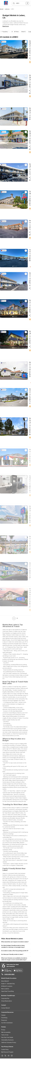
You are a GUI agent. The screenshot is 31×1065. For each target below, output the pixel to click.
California (7, 9)
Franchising (4, 1017)
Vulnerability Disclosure (7, 1040)
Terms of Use (4, 1034)
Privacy (3, 1029)
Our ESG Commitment (7, 1022)
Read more (6, 26)
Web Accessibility (5, 1032)
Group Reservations (6, 1001)
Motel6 (1, 9)
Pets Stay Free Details (7, 1037)
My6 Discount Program (7, 1052)
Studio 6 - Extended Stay (8, 983)
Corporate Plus (5, 998)
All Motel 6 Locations (6, 986)
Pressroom (4, 1020)
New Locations (5, 988)
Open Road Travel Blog (7, 991)
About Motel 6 (5, 981)
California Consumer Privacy (8, 1042)
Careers (3, 1015)
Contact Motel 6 (5, 1008)
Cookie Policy (5, 1049)
